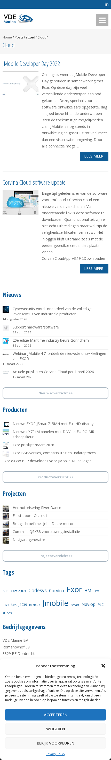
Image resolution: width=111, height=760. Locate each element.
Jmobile (55, 603)
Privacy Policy (55, 754)
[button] (103, 665)
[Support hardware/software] (6, 328)
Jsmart (75, 605)
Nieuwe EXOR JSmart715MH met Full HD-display (53, 423)
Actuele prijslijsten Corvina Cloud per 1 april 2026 (53, 371)
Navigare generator (29, 539)
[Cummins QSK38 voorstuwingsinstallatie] (6, 532)
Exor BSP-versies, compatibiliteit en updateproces (54, 452)
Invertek (10, 604)
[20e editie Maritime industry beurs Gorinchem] (6, 341)
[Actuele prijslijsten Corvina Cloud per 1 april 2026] (6, 372)
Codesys (37, 590)
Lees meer (93, 156)
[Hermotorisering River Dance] (6, 508)
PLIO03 (7, 613)
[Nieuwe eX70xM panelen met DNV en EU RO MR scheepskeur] (6, 432)
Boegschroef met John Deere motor (43, 523)
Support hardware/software (36, 327)
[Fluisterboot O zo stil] (6, 516)
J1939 (23, 604)
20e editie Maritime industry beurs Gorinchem (51, 340)
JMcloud (34, 605)
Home (7, 37)
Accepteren (55, 714)
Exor (74, 589)
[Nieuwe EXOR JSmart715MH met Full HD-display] (6, 424)
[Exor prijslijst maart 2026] (6, 445)
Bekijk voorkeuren (55, 743)
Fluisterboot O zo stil (30, 515)
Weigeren (55, 728)
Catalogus (18, 591)
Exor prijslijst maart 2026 (33, 444)
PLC (101, 604)
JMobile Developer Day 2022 (31, 63)
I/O (97, 591)
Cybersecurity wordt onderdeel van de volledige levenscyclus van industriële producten (52, 311)
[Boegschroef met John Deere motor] (6, 524)
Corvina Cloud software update (34, 182)
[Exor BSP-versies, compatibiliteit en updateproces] (6, 453)
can (6, 590)
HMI (88, 590)
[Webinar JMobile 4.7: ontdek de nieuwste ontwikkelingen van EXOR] (6, 354)
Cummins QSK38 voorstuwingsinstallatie (46, 531)
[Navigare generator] (6, 540)
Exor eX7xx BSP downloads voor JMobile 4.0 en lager (47, 460)
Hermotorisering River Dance (37, 507)
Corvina (56, 590)
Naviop (89, 604)
